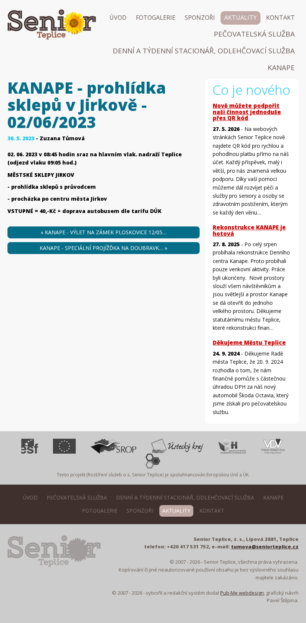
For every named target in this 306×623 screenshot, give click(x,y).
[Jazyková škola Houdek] (232, 446)
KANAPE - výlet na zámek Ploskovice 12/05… (103, 232)
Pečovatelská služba (254, 34)
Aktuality (240, 17)
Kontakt (280, 17)
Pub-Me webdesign (242, 592)
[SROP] (113, 446)
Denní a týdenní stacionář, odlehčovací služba (204, 51)
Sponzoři (200, 17)
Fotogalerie (155, 17)
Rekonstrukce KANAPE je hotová (249, 230)
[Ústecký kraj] (177, 446)
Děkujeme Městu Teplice (249, 342)
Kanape (281, 67)
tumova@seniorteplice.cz (265, 546)
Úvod (118, 17)
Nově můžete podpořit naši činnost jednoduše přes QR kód (247, 112)
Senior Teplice (33, 39)
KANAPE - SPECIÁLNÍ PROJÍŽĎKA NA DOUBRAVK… (103, 247)
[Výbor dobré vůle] (273, 446)
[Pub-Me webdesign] (153, 461)
